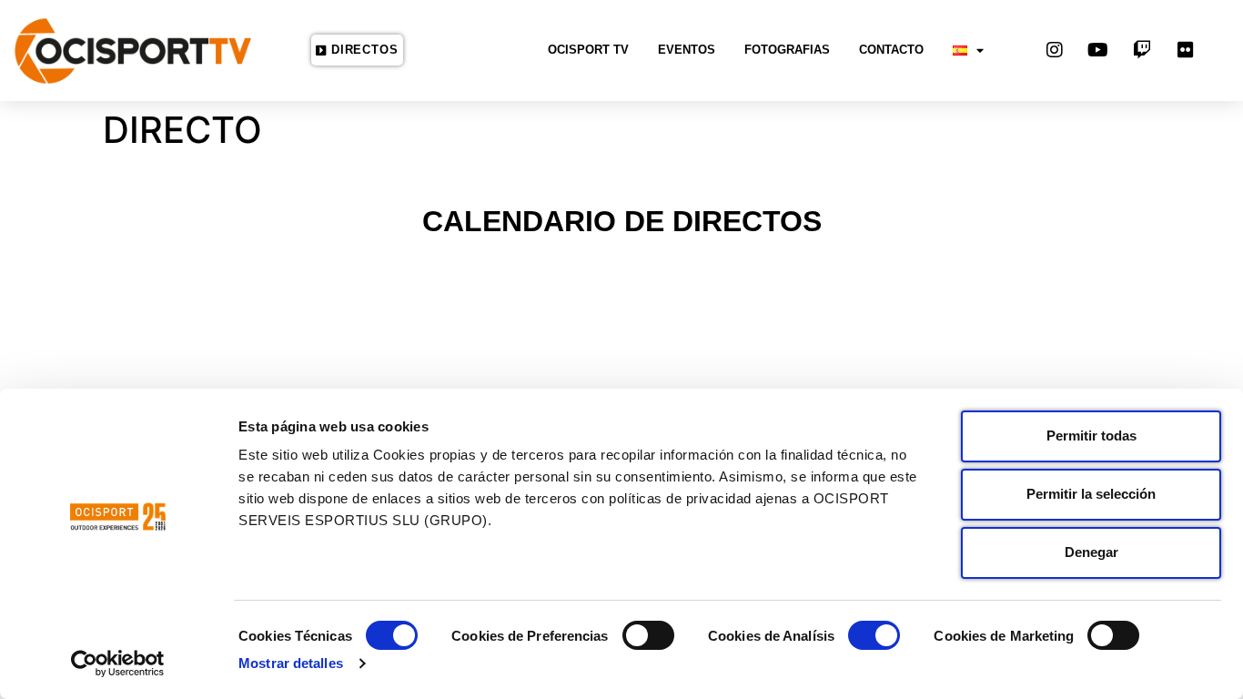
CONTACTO (891, 49)
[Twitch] (1142, 50)
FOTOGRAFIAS (787, 49)
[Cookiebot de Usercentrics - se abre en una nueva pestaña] (117, 663)
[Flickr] (1185, 50)
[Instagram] (1054, 50)
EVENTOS (686, 49)
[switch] (648, 635)
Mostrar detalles (290, 663)
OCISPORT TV (588, 49)
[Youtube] (1098, 50)
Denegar (1091, 552)
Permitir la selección (1091, 493)
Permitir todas (1091, 435)
